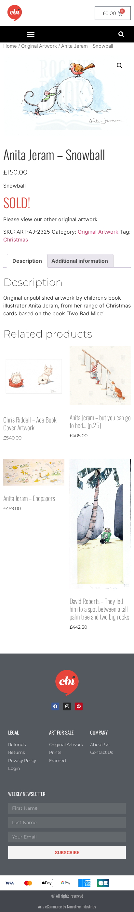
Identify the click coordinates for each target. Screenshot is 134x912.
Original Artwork (39, 46)
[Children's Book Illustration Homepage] (67, 683)
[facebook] (55, 706)
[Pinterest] (79, 706)
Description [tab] (27, 260)
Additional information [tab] (79, 260)
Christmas (15, 239)
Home (10, 46)
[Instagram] (67, 706)
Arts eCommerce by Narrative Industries (67, 906)
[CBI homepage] (15, 13)
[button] (31, 34)
